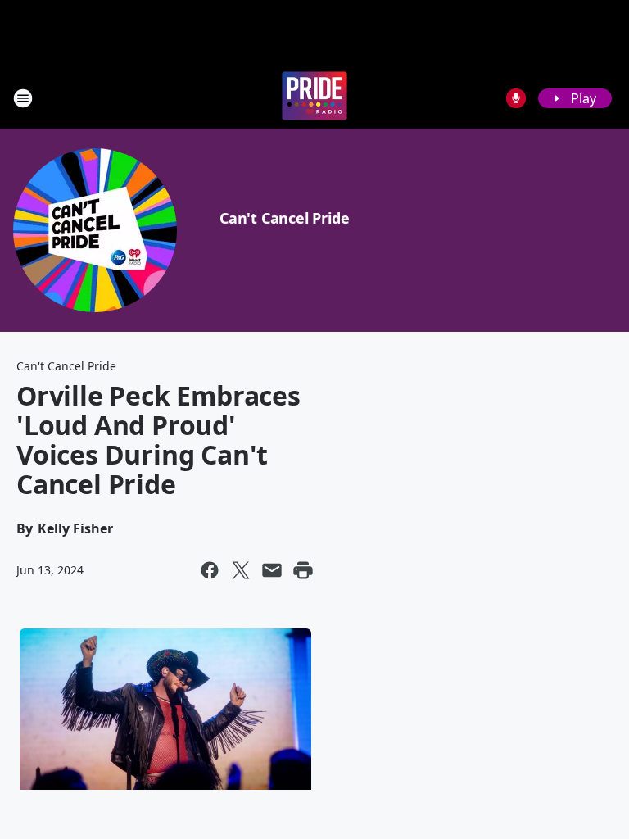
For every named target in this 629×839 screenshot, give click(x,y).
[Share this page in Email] (271, 570)
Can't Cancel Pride (284, 218)
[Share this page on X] (240, 570)
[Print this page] (303, 570)
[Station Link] (314, 98)
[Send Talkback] (516, 98)
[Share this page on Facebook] (209, 570)
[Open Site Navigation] (23, 98)
